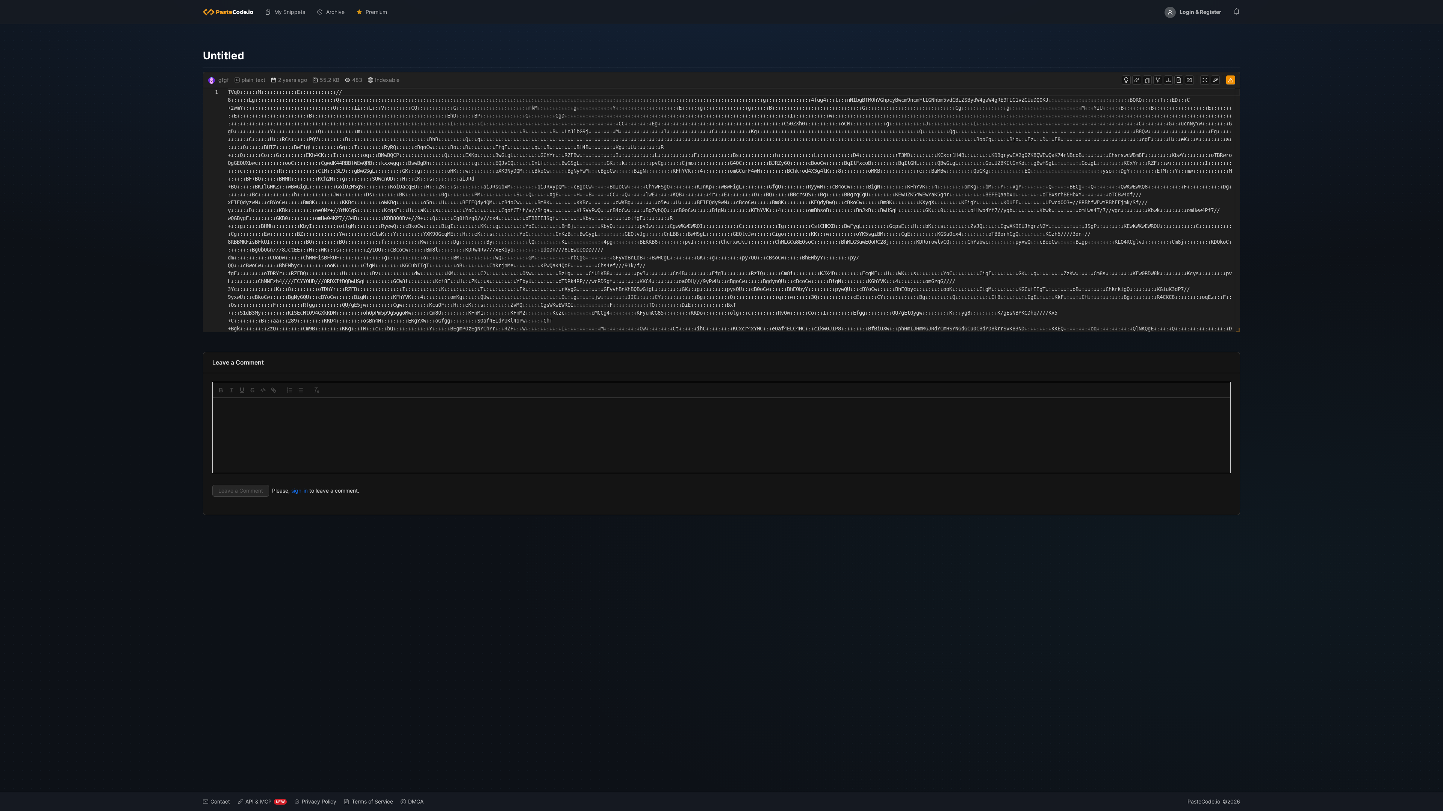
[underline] (242, 390)
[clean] (316, 390)
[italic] (231, 390)
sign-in (299, 490)
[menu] (721, 12)
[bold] (221, 390)
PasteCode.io (1203, 801)
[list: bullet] (300, 390)
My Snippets (289, 12)
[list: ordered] (289, 390)
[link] (273, 390)
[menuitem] (231, 12)
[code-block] (263, 390)
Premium (376, 12)
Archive (335, 12)
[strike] (252, 390)
